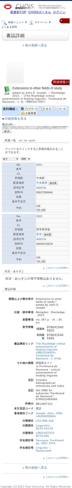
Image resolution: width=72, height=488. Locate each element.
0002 (39, 216)
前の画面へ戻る (36, 45)
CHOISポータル (39, 12)
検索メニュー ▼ (17, 22)
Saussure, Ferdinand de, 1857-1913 (50, 442)
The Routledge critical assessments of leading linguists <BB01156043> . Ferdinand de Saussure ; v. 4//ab (50, 351)
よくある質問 (9, 27)
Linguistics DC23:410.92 (44, 427)
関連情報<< (61, 81)
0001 (39, 164)
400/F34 (41, 187)
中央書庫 (41, 182)
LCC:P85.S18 (45, 420)
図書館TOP (18, 12)
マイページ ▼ (42, 22)
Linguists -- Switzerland (43, 449)
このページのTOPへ (57, 268)
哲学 (39, 234)
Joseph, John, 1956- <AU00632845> (49, 415)
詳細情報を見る (16, 118)
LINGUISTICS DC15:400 (45, 434)
